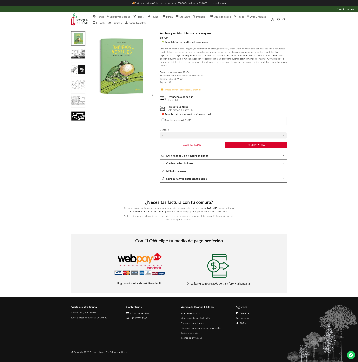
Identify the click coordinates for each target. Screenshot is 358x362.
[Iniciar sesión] (272, 20)
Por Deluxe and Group (116, 352)
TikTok (243, 323)
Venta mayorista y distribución (195, 318)
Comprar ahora (256, 145)
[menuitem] (98, 16)
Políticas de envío (189, 332)
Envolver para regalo (178, 120)
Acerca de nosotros (190, 313)
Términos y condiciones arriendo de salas (201, 328)
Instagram (244, 318)
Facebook (244, 313)
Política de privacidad (191, 337)
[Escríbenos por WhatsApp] (351, 355)
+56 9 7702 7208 (138, 318)
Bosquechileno (97, 352)
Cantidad (164, 129)
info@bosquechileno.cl (141, 313)
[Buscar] (284, 20)
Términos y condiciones (192, 323)
